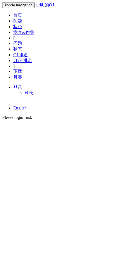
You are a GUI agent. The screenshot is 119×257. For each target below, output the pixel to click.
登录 (28, 93)
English (20, 108)
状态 (17, 26)
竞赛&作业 (23, 32)
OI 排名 (20, 54)
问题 (17, 20)
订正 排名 (22, 60)
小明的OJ (45, 4)
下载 (17, 71)
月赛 (17, 77)
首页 (17, 15)
